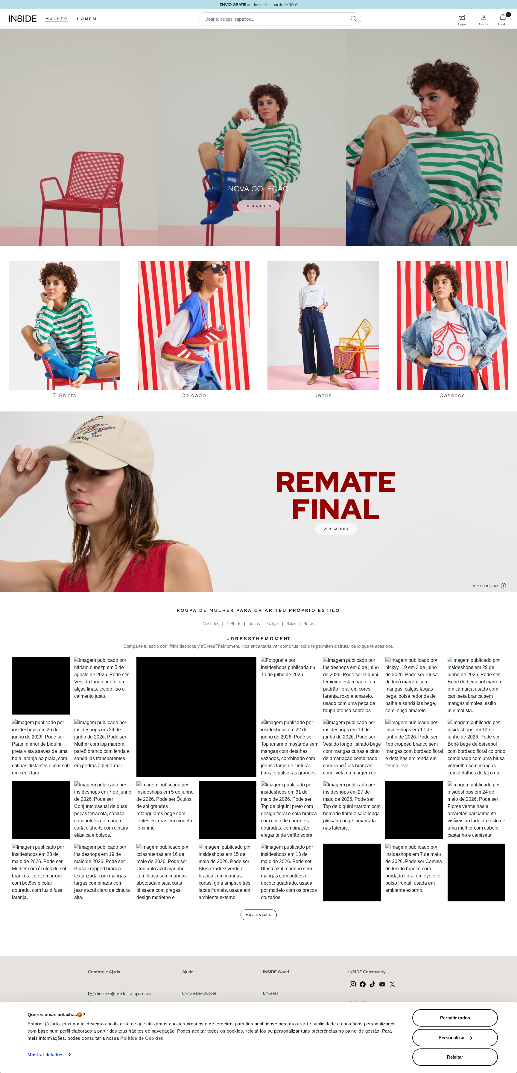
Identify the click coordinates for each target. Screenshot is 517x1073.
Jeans (254, 623)
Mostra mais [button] (258, 915)
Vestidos (211, 623)
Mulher (56, 18)
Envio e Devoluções (199, 993)
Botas (308, 623)
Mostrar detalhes (45, 1054)
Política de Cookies (141, 1038)
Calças (273, 623)
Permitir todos (455, 1017)
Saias (291, 623)
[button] (41, 685)
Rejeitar (455, 1057)
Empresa (271, 993)
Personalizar (452, 1037)
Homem (87, 18)
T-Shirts (233, 623)
